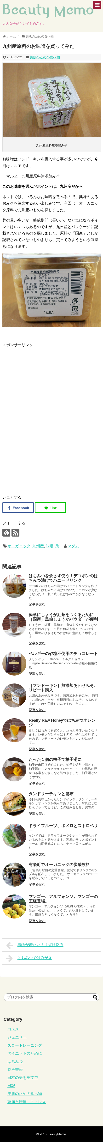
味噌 (49, 546)
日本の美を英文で (22, 1078)
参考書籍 (15, 1069)
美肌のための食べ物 (45, 57)
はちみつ (15, 1061)
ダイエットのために (24, 1053)
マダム (73, 546)
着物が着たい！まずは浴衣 (40, 945)
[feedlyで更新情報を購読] (6, 533)
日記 (11, 1086)
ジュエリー (17, 1037)
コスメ (13, 1029)
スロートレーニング (24, 1045)
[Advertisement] (42, 381)
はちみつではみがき (34, 958)
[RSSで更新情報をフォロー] (15, 533)
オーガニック (18, 546)
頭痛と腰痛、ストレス (26, 1102)
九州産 (38, 546)
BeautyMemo (56, 1134)
